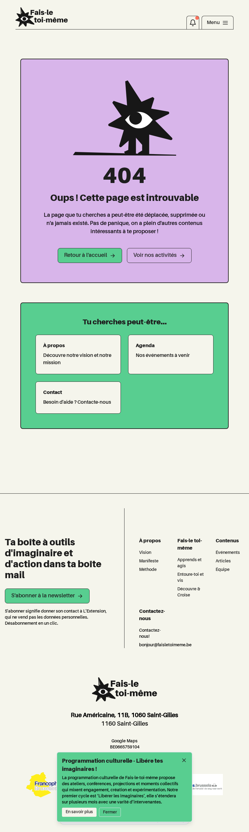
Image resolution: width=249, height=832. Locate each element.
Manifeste (149, 561)
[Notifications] (192, 22)
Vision (145, 553)
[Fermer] (184, 760)
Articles (223, 561)
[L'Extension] (41, 17)
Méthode (148, 570)
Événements (228, 553)
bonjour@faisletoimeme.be (165, 645)
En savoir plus (79, 812)
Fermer (110, 812)
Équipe (223, 570)
